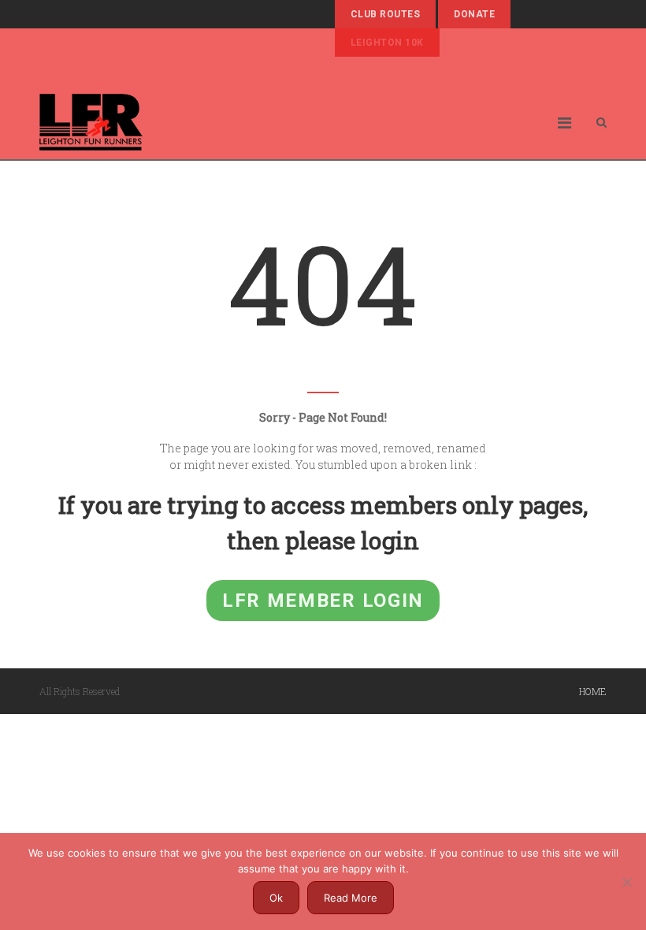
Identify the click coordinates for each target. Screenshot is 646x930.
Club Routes (385, 14)
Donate (474, 14)
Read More (350, 897)
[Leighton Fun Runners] (91, 122)
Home (593, 691)
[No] (626, 882)
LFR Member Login (323, 601)
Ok (276, 897)
